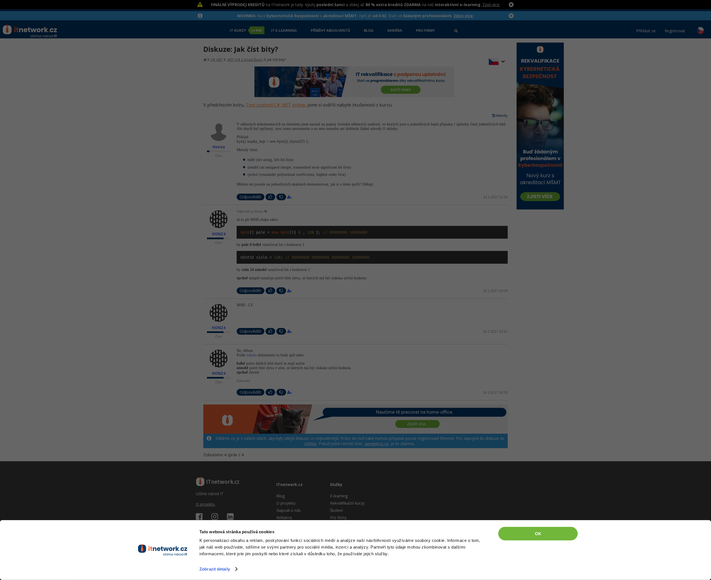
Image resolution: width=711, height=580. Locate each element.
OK (538, 533)
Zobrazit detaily (214, 569)
